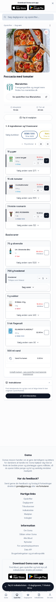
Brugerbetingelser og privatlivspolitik (28, 553)
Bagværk (18, 25)
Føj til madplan (29, 117)
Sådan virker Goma (28, 534)
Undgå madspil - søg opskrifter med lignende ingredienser (28, 373)
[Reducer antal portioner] (22, 144)
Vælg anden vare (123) (26, 262)
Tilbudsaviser (28, 506)
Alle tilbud (28, 538)
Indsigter (28, 518)
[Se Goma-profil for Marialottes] (10, 87)
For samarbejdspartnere (28, 546)
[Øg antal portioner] (35, 144)
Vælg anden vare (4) (26, 342)
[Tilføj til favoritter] (46, 32)
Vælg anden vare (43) (26, 315)
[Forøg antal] (41, 163)
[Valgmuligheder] (47, 144)
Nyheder (28, 542)
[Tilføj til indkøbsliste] (46, 252)
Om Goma (28, 530)
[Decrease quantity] (34, 163)
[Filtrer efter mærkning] (40, 144)
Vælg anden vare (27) (26, 170)
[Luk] (53, 3)
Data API (28, 549)
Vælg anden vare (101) (26, 198)
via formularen (42, 486)
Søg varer (26, 287)
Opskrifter (8, 25)
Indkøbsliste (28, 510)
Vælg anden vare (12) (26, 225)
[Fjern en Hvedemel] (39, 278)
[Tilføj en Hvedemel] (47, 278)
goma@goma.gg (23, 486)
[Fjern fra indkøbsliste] (46, 160)
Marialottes (21, 84)
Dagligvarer (28, 502)
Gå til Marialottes (29, 396)
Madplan (28, 514)
